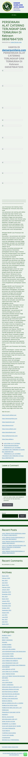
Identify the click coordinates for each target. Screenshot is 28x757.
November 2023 (6, 594)
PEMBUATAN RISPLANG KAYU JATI (12, 707)
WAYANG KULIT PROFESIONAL (10, 740)
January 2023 (6, 601)
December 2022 (6, 603)
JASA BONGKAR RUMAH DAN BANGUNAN (14, 651)
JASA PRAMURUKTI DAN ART (10, 663)
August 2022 (5, 612)
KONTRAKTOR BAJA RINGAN (10, 691)
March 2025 (5, 576)
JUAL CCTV (5, 680)
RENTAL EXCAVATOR (8, 717)
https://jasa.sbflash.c (8, 439)
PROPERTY (5, 714)
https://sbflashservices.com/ (10, 435)
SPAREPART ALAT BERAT (9, 723)
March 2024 (5, 585)
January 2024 (6, 589)
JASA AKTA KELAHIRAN (8, 649)
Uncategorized (6, 737)
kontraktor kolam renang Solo (10, 747)
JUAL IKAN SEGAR (7, 682)
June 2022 (5, 617)
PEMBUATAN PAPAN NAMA (9, 705)
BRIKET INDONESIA (7, 640)
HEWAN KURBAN (6, 647)
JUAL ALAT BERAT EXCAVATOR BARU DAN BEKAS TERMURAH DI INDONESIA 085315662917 (14, 547)
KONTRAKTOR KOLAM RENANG (11, 694)
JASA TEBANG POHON (8, 674)
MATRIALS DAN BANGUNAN (10, 698)
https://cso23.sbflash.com (9, 415)
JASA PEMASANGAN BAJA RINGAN (12, 658)
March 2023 (5, 599)
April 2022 (5, 621)
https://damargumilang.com (9, 418)
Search (4, 513)
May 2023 (5, 596)
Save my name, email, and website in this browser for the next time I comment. (14, 498)
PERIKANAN (5, 710)
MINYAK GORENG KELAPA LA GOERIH (12, 703)
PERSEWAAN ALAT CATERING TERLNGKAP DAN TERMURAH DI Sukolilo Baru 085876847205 (13, 449)
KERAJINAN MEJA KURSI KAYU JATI (12, 687)
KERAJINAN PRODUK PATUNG (10, 689)
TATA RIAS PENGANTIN (8, 728)
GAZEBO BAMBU (6, 644)
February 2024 (6, 587)
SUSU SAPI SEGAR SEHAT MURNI (11, 726)
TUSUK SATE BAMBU (8, 735)
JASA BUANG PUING (8, 653)
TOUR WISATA (6, 730)
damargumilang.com (14, 50)
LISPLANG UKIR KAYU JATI (9, 696)
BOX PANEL (5, 637)
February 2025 (6, 578)
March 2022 (5, 624)
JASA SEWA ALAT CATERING (12, 443)
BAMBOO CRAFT (6, 635)
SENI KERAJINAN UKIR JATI (9, 719)
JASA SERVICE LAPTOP (8, 669)
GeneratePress (15, 754)
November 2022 (6, 605)
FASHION (4, 642)
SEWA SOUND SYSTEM (8, 721)
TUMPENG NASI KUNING (9, 733)
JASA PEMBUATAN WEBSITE (10, 660)
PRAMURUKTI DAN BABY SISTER (11, 712)
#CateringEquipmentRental (11, 445)
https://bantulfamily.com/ (9, 432)
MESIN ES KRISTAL (7, 701)
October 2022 (6, 608)
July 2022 (4, 615)
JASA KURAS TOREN (8, 656)
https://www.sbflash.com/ (9, 429)
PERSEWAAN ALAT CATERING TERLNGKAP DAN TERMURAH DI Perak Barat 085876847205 (13, 456)
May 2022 (4, 619)
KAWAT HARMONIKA (7, 684)
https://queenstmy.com (8, 422)
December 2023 (6, 592)
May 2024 (5, 580)
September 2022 (6, 610)
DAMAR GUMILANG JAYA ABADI (19, 5)
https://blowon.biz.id (7, 425)
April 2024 (5, 582)
